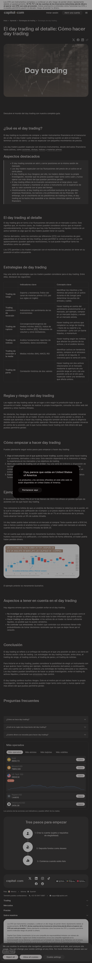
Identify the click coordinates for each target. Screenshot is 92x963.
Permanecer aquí (30, 490)
